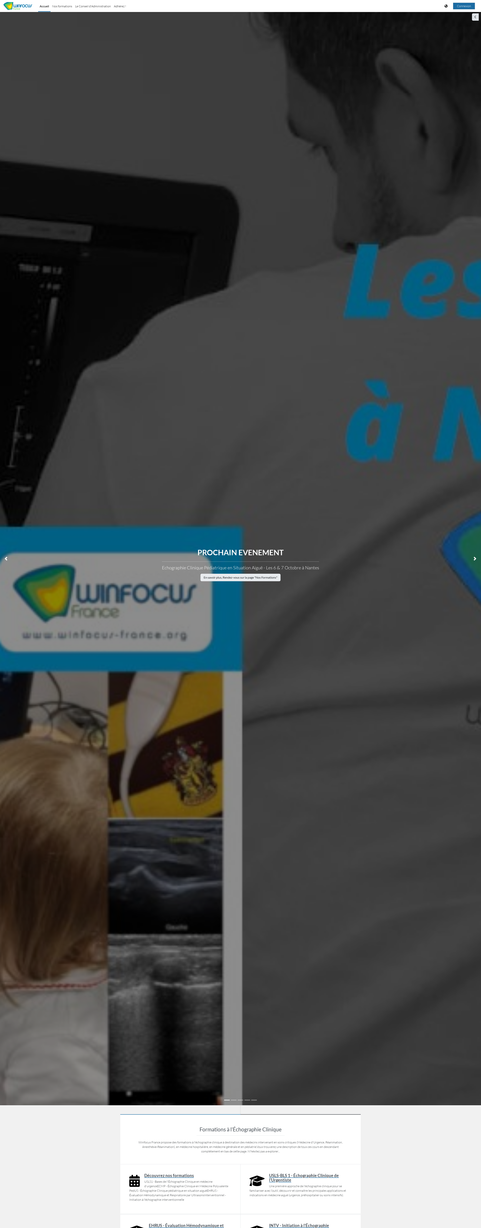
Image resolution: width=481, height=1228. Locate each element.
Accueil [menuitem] (44, 6)
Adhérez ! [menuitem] (120, 6)
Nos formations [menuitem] (62, 6)
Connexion (464, 6)
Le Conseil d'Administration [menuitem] (93, 6)
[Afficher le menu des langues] (446, 6)
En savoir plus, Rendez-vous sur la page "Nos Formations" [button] (240, 577)
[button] (6, 558)
